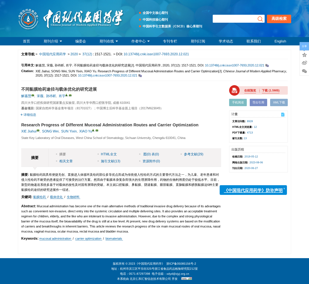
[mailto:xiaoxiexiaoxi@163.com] (32, 95)
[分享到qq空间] (304, 54)
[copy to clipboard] (140, 75)
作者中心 (138, 41)
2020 (74, 54)
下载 (271, 90)
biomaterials (114, 238)
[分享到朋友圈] (304, 71)
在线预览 (250, 90)
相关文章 (66, 161)
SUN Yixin (69, 131)
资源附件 (151, 161)
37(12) (87, 54)
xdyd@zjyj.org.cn (177, 273)
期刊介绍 (51, 41)
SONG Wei (50, 131)
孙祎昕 (51, 96)
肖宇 (62, 96)
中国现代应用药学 (52, 54)
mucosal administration (55, 238)
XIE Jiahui (29, 131)
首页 (26, 41)
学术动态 (226, 41)
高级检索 (279, 18)
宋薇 (40, 96)
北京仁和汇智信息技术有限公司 (150, 278)
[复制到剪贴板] (266, 65)
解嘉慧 (26, 96)
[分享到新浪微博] (304, 63)
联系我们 (254, 41)
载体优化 (56, 197)
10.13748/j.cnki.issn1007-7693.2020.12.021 (156, 54)
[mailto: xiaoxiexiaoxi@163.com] (38, 130)
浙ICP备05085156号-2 (181, 263)
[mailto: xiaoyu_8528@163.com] (96, 130)
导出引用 (258, 102)
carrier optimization (88, 238)
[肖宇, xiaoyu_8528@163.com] (66, 95)
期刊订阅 (198, 41)
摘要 (62, 154)
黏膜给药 (40, 197)
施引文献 (110, 161)
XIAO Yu (85, 131)
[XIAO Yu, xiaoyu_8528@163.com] (93, 130)
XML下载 (279, 102)
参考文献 (193, 154)
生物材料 (73, 197)
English (280, 41)
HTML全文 (109, 154)
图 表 (151, 154)
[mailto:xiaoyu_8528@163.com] (70, 95)
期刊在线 (107, 41)
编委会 (80, 41)
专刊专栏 (170, 41)
